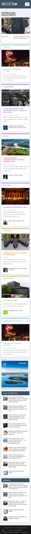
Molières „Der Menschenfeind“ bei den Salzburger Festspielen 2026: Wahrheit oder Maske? (17, 449)
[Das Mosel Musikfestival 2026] (15, 196)
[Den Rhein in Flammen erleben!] (15, 58)
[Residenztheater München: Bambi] (5, 473)
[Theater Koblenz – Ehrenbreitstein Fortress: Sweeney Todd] (15, 147)
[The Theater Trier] (15, 289)
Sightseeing (8, 278)
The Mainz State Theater (15, 310)
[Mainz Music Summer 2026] (5, 222)
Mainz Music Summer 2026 (16, 221)
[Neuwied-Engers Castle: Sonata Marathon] (5, 270)
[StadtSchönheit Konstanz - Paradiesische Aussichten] (15, 387)
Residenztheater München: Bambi (16, 471)
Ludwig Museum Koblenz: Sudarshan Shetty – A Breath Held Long (15, 110)
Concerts (7, 231)
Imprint (10, 530)
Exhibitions (8, 87)
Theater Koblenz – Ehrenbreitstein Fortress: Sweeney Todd (13, 160)
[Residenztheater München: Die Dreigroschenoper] (5, 518)
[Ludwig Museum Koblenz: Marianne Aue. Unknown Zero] (5, 128)
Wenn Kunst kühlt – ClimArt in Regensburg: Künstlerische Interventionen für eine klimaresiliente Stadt (17, 464)
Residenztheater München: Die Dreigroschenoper (17, 517)
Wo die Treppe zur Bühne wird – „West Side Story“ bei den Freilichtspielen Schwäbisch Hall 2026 (17, 408)
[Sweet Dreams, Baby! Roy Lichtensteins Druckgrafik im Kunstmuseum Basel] (5, 456)
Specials (6, 47)
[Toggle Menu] (27, 4)
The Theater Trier (10, 300)
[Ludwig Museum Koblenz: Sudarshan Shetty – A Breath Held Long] (15, 97)
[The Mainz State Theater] (5, 312)
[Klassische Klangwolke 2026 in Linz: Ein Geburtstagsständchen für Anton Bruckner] (5, 425)
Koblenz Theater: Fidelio (15, 175)
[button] (3, 531)
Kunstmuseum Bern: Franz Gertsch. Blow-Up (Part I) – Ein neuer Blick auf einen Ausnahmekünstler (17, 441)
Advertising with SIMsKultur (12, 532)
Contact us (24, 532)
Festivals (7, 185)
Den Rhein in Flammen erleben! (12, 70)
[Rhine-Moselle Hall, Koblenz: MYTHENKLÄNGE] (15, 242)
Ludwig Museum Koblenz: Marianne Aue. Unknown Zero (17, 126)
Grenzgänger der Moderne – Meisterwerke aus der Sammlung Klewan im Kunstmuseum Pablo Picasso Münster (18, 399)
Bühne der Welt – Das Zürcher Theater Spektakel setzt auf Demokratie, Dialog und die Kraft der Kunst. (17, 417)
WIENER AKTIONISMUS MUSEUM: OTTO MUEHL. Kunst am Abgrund (18, 432)
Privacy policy (18, 530)
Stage (5, 136)
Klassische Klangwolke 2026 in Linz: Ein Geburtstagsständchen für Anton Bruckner (17, 425)
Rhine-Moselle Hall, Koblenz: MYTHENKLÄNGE (15, 254)
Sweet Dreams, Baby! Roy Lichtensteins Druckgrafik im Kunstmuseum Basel (16, 456)
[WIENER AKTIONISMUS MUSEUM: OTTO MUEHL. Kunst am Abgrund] (5, 433)
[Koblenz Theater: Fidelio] (5, 177)
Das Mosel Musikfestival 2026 (15, 207)
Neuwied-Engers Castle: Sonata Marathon (12, 37)
